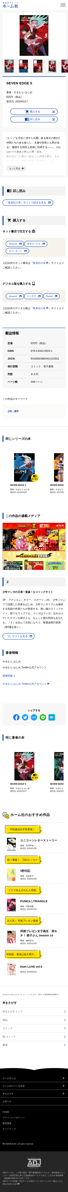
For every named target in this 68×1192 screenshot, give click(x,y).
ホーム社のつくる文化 (14, 1086)
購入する (35, 111)
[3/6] (23, 66)
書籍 (5, 1045)
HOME (6, 1112)
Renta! (49, 296)
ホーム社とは (9, 1078)
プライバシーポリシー (14, 1117)
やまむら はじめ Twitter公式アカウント (25, 683)
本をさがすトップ (13, 1011)
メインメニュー (63, 5)
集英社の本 (39, 263)
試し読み (35, 119)
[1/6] (34, 35)
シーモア (31, 296)
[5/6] (52, 66)
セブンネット (15, 251)
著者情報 (8, 675)
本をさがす (15, 994)
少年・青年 (13, 411)
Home (5, 994)
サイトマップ (9, 1129)
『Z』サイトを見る (17, 636)
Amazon (13, 244)
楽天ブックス (33, 244)
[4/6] (37, 66)
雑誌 (5, 1020)
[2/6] (9, 66)
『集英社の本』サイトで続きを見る (26, 202)
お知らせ (7, 1101)
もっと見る (14, 168)
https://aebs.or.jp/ (10, 1184)
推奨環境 (7, 1123)
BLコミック (9, 1036)
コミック (26, 994)
